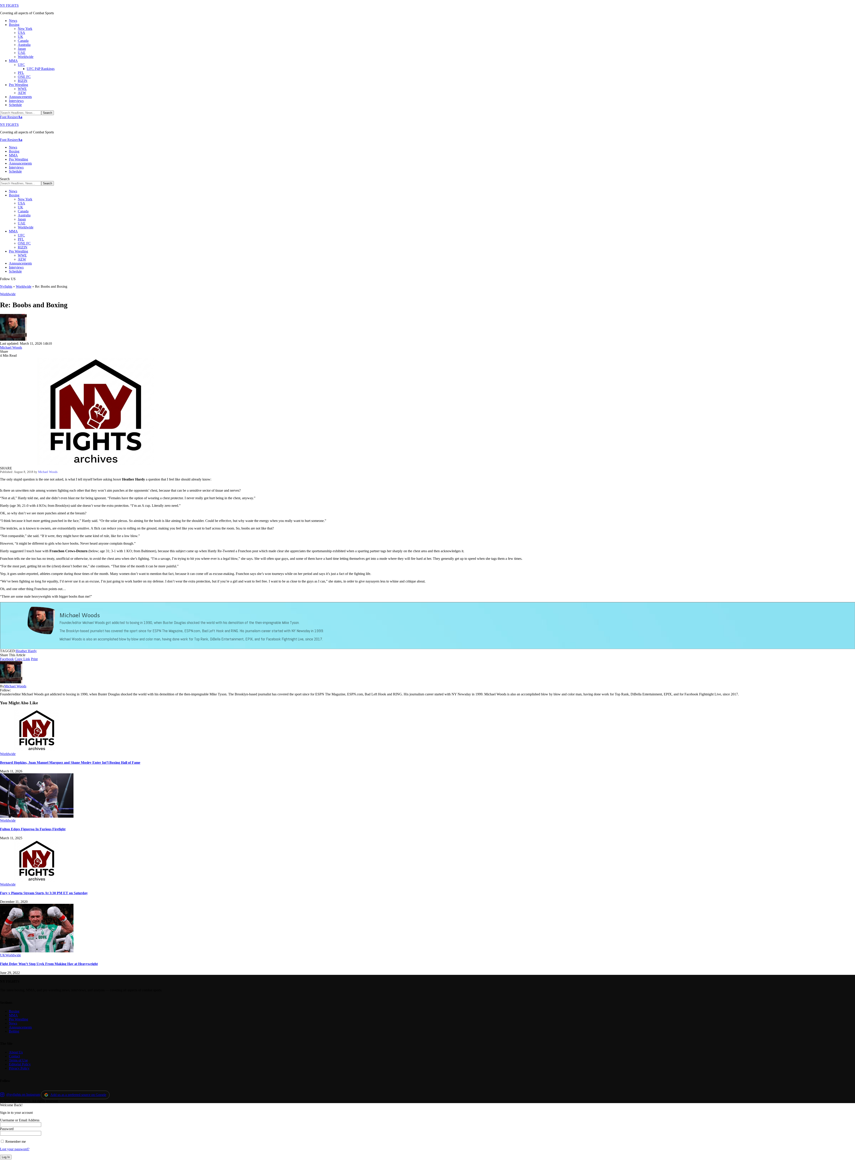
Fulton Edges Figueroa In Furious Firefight (32, 829)
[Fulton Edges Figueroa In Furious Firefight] (36, 816)
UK (2, 955)
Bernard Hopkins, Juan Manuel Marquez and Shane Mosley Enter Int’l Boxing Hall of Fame (70, 762)
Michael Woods (11, 347)
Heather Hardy (26, 651)
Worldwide (23, 286)
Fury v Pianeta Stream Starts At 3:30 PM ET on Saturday (44, 893)
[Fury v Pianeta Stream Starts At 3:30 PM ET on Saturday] (36, 880)
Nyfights (6, 286)
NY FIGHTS (9, 5)
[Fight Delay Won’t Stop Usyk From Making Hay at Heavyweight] (36, 951)
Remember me (15, 1141)
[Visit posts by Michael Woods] (13, 339)
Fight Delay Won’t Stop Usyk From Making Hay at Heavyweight (49, 964)
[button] (11, 117)
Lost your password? (14, 1149)
